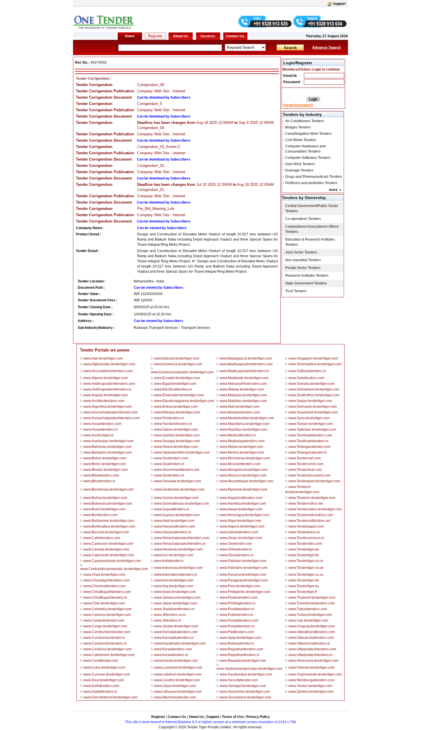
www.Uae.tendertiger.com (308, 620)
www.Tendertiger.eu (303, 586)
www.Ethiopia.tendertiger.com (177, 412)
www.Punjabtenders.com (239, 620)
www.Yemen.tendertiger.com (310, 686)
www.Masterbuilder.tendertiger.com (247, 418)
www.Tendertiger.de (303, 580)
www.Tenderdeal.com (305, 470)
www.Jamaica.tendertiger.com (177, 598)
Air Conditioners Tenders (304, 121)
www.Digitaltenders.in (100, 692)
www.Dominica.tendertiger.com (178, 364)
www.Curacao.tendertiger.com (106, 674)
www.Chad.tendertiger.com (104, 575)
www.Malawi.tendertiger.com (242, 389)
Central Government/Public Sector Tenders (311, 208)
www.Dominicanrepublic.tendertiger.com (182, 372)
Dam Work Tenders (300, 164)
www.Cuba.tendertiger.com (104, 667)
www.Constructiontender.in (104, 638)
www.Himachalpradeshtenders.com (181, 538)
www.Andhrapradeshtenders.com (109, 384)
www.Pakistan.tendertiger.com (243, 561)
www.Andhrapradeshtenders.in (107, 389)
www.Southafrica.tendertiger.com (313, 395)
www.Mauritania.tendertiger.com (244, 424)
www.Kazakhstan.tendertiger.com (180, 643)
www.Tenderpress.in (304, 532)
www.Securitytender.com (239, 680)
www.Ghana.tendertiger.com (176, 447)
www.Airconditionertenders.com (108, 371)
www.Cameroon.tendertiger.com (108, 544)
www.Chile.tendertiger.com (104, 603)
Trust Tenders (295, 291)
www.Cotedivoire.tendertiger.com (109, 655)
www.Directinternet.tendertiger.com (110, 697)
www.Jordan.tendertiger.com (176, 626)
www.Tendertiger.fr (302, 592)
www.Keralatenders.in (171, 655)
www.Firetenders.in (169, 418)
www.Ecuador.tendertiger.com (177, 378)
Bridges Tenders (298, 127)
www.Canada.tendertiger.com (106, 549)
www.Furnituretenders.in (173, 424)
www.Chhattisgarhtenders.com (107, 592)
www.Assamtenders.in (100, 430)
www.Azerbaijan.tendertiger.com (108, 441)
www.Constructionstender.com (106, 632)
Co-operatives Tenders (303, 219)
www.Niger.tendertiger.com (240, 521)
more (333, 190)
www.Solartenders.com (306, 378)
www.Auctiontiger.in (98, 435)
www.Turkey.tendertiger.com (310, 615)
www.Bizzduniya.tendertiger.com (108, 489)
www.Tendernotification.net (309, 521)
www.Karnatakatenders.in (174, 638)
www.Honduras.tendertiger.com (178, 549)
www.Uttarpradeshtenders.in (310, 655)
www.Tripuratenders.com (307, 609)
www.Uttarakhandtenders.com (311, 632)
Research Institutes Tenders (306, 276)
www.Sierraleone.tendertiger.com (245, 697)
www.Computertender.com (103, 620)
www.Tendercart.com (304, 458)
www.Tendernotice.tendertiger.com (315, 509)
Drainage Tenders (299, 170)
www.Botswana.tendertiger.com (107, 503)
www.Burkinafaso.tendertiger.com (109, 526)
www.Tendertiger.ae (303, 549)
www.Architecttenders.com (103, 401)
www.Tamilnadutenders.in (308, 441)
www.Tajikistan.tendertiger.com (312, 430)
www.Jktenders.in (167, 620)
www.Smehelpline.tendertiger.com (314, 364)
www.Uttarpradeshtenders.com (312, 649)
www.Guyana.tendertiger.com (177, 515)
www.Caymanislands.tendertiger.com (112, 561)
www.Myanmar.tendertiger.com (243, 489)
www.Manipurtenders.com (240, 412)
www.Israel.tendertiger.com (175, 592)
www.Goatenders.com (171, 458)
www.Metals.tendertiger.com (241, 447)
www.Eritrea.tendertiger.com (176, 407)
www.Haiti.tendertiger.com (174, 521)
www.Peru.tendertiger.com (240, 586)
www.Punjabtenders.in (237, 626)
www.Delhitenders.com (101, 686)
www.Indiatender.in (169, 561)
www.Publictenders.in (236, 615)
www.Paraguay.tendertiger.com (244, 580)
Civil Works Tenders (300, 140)
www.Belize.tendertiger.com (104, 458)
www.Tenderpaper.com (306, 526)
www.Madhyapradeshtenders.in (244, 371)
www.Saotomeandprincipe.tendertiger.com (249, 669)
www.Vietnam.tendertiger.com (311, 667)
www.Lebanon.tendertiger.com (177, 674)
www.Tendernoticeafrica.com (310, 515)
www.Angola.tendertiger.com (105, 395)
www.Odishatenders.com (239, 532)
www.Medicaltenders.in (238, 435)
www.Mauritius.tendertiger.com (243, 430)
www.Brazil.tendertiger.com (104, 509)
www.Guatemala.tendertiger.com (179, 489)
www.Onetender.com (236, 544)
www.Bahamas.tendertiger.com (107, 447)
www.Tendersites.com (305, 544)
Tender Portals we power (105, 350)
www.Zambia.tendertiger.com (310, 692)
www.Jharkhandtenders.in (174, 609)
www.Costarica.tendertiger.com (107, 649)
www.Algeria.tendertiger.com (105, 378)
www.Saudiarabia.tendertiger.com (246, 674)
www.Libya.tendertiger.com (175, 686)
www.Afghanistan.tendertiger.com (109, 364)
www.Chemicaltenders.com (104, 586)
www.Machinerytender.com (175, 697)
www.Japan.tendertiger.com (175, 603)
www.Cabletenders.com (101, 538)
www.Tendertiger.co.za (305, 575)
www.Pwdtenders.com (237, 632)
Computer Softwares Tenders (307, 158)
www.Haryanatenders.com (174, 526)
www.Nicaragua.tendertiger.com (244, 515)
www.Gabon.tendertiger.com (176, 430)
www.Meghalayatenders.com (242, 441)
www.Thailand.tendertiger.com (311, 598)
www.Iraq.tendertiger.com (173, 586)
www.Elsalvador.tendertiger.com (179, 395)
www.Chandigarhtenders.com (106, 580)
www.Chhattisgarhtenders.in (105, 598)
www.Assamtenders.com (102, 424)
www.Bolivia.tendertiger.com (105, 498)
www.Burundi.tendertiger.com (106, 532)
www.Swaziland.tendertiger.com (313, 412)
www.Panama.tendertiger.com (243, 575)
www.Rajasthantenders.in (239, 655)
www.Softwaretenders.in (307, 371)
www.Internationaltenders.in (175, 575)
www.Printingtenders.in (237, 603)
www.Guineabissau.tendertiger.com (181, 503)
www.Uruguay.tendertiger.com (311, 626)
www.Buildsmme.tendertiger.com (108, 521)
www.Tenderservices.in (306, 538)
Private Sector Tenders (302, 268)
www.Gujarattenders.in (171, 509)
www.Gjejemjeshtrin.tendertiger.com (182, 452)
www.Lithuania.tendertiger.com (178, 692)
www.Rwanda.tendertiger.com (243, 661)
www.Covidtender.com (100, 661)
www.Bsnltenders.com (100, 515)
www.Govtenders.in (169, 475)
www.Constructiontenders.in (105, 643)
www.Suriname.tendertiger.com (312, 407)
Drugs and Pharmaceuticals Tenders (313, 177)
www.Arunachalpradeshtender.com (110, 412)
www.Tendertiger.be (303, 555)
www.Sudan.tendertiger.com (310, 401)
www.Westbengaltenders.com (311, 680)
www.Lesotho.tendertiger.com (177, 680)
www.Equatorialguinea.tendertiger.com (184, 401)
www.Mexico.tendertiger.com (242, 452)
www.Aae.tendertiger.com (103, 358)
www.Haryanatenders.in (172, 532)
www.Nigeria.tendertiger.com (242, 526)
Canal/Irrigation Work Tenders (308, 134)
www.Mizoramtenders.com (240, 464)
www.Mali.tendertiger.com (239, 407)
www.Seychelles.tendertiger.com (245, 692)
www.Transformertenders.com (311, 603)
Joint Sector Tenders (301, 252)
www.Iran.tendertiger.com (173, 580)
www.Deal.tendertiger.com (103, 680)
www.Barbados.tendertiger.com (107, 452)
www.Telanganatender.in (307, 452)
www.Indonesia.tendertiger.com (178, 568)
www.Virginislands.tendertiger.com (315, 674)
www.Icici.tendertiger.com (173, 555)
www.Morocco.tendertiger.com (243, 475)
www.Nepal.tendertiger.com (241, 509)
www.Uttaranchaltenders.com (311, 638)
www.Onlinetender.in (236, 549)
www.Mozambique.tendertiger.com (246, 481)
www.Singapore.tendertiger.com (313, 358)
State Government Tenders (306, 283)
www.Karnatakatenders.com (176, 632)
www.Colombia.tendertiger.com (107, 609)
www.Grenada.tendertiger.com (177, 481)
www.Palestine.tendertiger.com (243, 568)
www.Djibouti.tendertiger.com (176, 358)
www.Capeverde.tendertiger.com (108, 555)
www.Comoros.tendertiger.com (107, 615)
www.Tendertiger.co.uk (305, 568)
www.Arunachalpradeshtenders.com (111, 418)
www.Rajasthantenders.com (241, 649)
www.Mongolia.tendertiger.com (243, 470)
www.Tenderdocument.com (309, 475)
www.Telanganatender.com (309, 447)
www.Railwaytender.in (237, 643)
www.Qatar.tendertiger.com (240, 638)
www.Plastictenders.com (238, 598)
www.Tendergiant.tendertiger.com (314, 481)
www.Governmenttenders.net (176, 470)
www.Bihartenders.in (99, 481)
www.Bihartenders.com (101, 475)
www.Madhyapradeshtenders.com (246, 364)
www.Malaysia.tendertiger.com (243, 395)
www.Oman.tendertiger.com (241, 538)
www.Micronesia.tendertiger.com (245, 458)
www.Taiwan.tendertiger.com (310, 424)
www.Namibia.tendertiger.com (243, 503)
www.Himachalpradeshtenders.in (180, 544)
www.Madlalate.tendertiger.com (244, 378)
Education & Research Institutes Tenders (310, 242)
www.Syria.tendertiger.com (309, 418)
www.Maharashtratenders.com (243, 384)
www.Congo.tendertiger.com (105, 626)
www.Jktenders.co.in (170, 615)
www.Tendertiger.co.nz (305, 561)
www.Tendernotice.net (305, 503)
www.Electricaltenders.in (173, 389)
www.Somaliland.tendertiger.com (313, 389)
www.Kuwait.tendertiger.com (176, 661)
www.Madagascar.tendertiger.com (246, 358)
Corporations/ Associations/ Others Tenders (312, 229)
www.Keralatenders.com (173, 649)
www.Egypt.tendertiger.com (175, 384)
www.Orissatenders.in (236, 555)
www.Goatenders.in (169, 464)
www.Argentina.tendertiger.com (107, 407)
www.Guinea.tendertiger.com (176, 498)
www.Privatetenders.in (237, 609)
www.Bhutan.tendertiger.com (105, 470)
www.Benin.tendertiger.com (104, 464)
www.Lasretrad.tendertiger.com (178, 667)
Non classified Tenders (303, 260)
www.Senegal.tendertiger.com (243, 686)
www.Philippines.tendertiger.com (245, 592)
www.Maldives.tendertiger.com (243, 401)
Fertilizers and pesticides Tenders (311, 183)
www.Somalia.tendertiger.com (311, 384)
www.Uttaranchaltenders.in (309, 643)
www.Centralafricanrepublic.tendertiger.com (114, 569)
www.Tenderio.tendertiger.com (311, 498)
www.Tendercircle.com (305, 464)
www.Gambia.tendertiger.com (177, 435)
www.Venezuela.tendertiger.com (313, 661)
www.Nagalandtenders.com (241, 498)
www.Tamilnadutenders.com (310, 435)
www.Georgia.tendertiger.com (177, 441)
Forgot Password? (298, 105)
